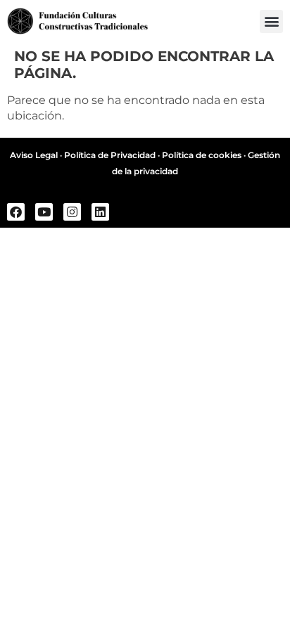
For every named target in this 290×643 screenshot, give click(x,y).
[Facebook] (16, 212)
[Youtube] (44, 212)
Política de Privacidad (110, 155)
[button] (271, 21)
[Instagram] (72, 212)
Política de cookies (201, 155)
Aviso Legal (34, 155)
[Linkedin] (100, 212)
